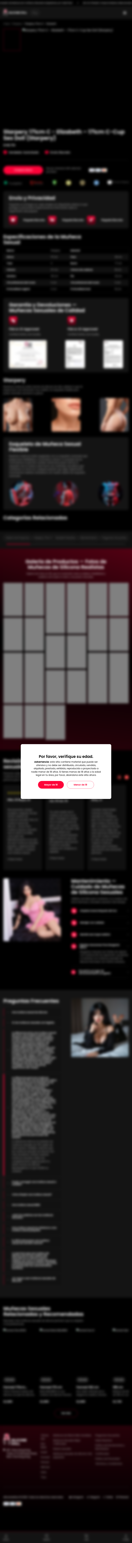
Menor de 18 (80, 785)
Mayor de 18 (51, 785)
